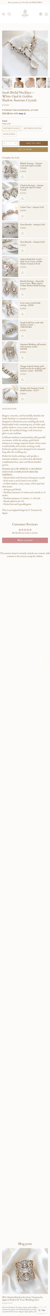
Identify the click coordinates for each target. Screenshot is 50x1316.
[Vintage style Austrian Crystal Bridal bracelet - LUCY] (10, 394)
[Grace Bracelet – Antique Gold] (10, 229)
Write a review (25, 540)
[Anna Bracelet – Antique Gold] (10, 247)
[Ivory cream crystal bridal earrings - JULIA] (10, 309)
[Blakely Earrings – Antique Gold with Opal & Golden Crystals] (10, 170)
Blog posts (25, 1244)
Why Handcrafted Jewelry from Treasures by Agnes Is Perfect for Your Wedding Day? (22, 1298)
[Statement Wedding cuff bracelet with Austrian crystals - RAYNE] (10, 351)
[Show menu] (3, 14)
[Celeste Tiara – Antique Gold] (10, 212)
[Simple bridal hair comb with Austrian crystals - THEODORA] (10, 329)
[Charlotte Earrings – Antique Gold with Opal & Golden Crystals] (10, 192)
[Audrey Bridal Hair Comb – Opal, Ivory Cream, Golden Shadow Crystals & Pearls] (10, 266)
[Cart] (46, 14)
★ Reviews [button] (48, 660)
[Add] (22, 176)
